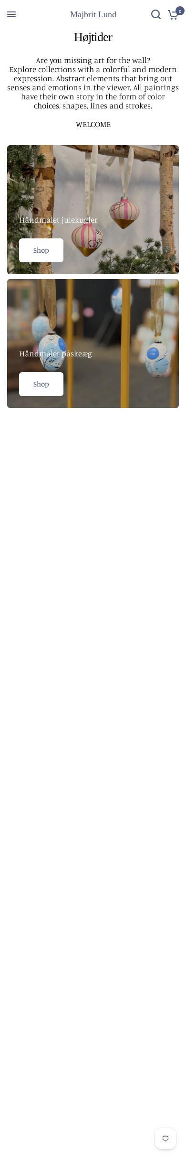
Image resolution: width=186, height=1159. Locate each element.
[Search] (156, 14)
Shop (41, 250)
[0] (171, 14)
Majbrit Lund (93, 14)
